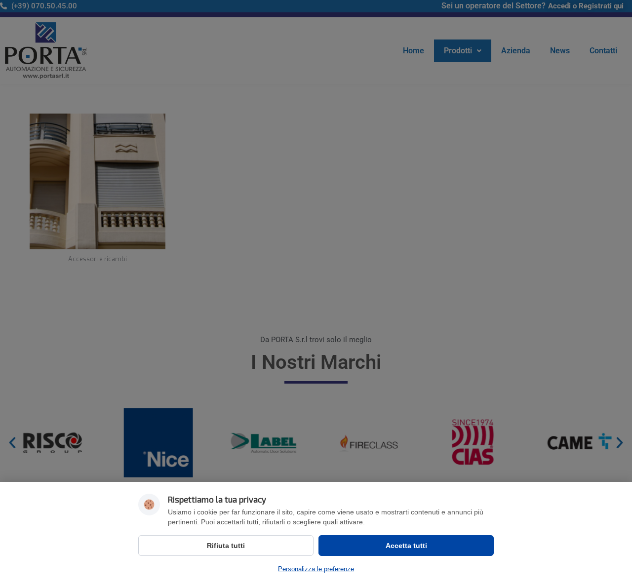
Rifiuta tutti (226, 545)
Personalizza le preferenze (316, 569)
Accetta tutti (406, 545)
